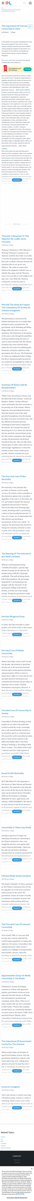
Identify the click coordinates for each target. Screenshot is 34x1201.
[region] (17, 1183)
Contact (17, 1162)
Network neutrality (6, 1148)
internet (6, 60)
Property (3, 1145)
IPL (2, 8)
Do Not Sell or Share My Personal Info (17, 1197)
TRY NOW (27, 69)
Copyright (3, 1143)
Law (2, 1139)
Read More (17, 289)
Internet (3, 1137)
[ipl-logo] (8, 4)
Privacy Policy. (20, 1194)
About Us (17, 1160)
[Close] (32, 1169)
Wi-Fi (2, 1141)
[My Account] (31, 3)
